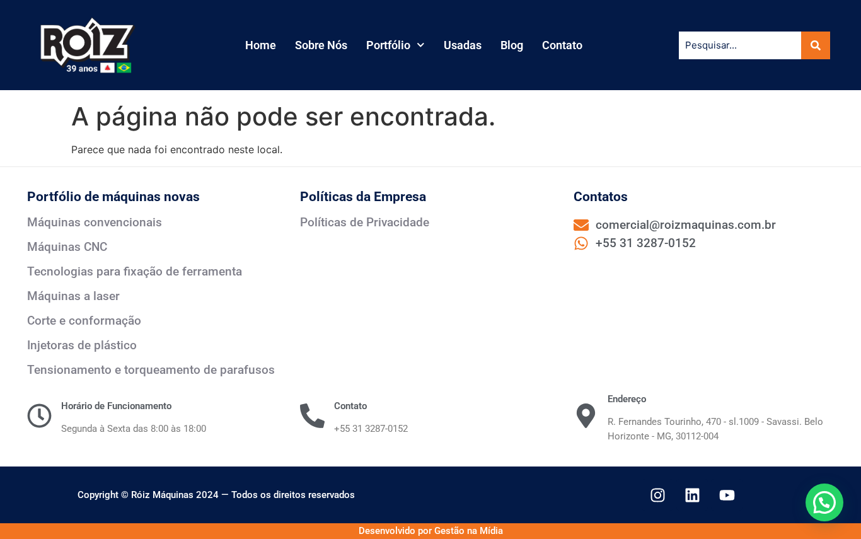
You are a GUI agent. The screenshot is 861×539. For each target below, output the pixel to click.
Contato (562, 45)
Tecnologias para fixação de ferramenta (134, 271)
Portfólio (388, 45)
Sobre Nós (321, 45)
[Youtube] (727, 495)
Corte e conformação (84, 320)
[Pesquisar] (812, 45)
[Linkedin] (692, 495)
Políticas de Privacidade (364, 222)
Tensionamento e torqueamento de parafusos (151, 369)
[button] (824, 502)
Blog (511, 45)
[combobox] (740, 45)
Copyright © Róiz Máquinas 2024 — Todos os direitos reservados (216, 495)
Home (260, 45)
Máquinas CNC (67, 247)
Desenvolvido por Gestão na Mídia (431, 530)
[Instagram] (657, 495)
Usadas (463, 45)
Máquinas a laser (73, 296)
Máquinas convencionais (94, 222)
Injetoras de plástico (82, 345)
